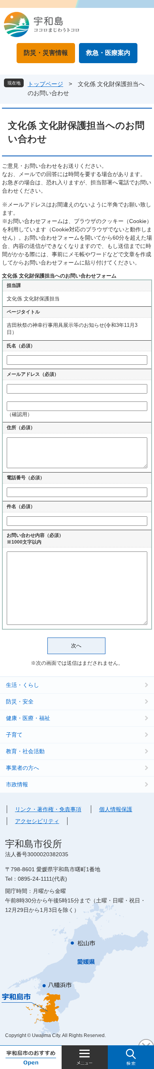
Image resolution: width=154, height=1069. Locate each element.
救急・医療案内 (108, 52)
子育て (14, 734)
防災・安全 (20, 701)
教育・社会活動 (25, 751)
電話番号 (26, 477)
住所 (21, 427)
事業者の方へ (22, 768)
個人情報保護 (115, 809)
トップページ (45, 84)
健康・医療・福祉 (28, 718)
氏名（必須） (21, 346)
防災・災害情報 (46, 52)
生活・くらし (22, 685)
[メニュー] (85, 1057)
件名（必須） (21, 506)
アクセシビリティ (37, 821)
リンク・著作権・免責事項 (48, 809)
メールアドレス (33, 374)
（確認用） (19, 414)
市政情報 (17, 784)
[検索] (131, 1057)
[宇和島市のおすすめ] (31, 1057)
